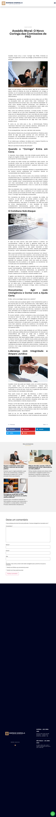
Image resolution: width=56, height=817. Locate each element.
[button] (55, 3)
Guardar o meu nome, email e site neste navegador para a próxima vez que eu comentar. (26, 564)
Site (7, 556)
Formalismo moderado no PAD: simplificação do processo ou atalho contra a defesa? (15, 495)
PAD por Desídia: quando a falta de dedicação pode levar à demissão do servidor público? (40, 467)
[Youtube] (15, 745)
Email (8, 550)
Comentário (9, 526)
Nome (8, 544)
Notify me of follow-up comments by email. (18, 567)
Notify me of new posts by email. (15, 570)
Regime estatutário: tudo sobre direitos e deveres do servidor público (14, 467)
